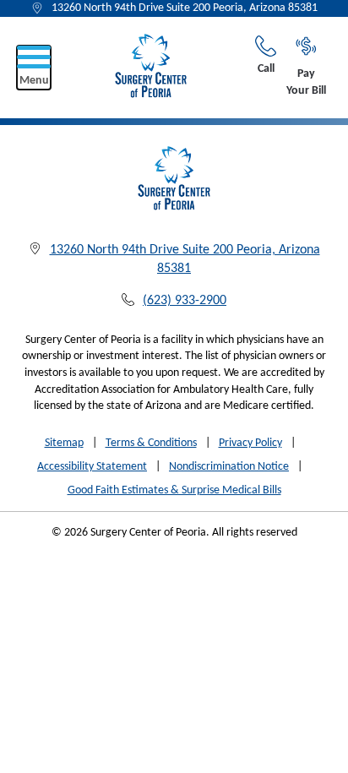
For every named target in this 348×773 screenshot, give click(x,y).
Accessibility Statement (92, 466)
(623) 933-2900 (184, 301)
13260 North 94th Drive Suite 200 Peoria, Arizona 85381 (185, 8)
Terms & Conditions (151, 443)
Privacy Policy (250, 443)
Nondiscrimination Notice (229, 466)
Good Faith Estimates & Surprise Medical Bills (174, 490)
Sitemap (64, 443)
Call (266, 69)
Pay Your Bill (306, 82)
